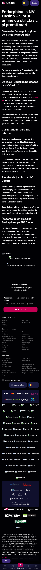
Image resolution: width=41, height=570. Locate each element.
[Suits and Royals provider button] (21, 472)
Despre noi (5, 375)
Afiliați (4, 364)
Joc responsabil (7, 367)
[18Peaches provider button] (20, 478)
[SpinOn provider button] (27, 460)
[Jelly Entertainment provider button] (20, 454)
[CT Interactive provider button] (21, 466)
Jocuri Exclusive (27, 338)
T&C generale (6, 358)
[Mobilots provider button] (25, 424)
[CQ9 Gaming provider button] (25, 412)
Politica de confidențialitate (7, 361)
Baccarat (25, 347)
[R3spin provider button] (31, 466)
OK (6, 561)
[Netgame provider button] (7, 424)
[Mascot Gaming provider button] (12, 418)
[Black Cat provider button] (35, 460)
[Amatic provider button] (6, 412)
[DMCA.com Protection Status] (29, 515)
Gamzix (4, 322)
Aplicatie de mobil (28, 364)
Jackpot (4, 351)
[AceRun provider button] (18, 460)
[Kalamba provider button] (22, 418)
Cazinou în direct (7, 336)
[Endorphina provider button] (6, 406)
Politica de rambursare (9, 373)
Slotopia (4, 320)
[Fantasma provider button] (35, 412)
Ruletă (4, 342)
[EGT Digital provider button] (34, 406)
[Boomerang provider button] (33, 442)
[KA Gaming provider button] (32, 436)
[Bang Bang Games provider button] (20, 442)
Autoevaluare (6, 370)
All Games (25, 349)
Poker (4, 349)
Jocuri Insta (26, 336)
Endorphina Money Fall (9, 338)
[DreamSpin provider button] (9, 472)
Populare (5, 332)
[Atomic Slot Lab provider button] (21, 436)
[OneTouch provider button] (16, 424)
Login (34, 3)
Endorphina (26, 322)
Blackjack (5, 347)
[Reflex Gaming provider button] (7, 460)
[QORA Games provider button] (33, 454)
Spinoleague (26, 342)
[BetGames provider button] (15, 412)
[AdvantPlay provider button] (10, 466)
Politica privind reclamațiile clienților (29, 367)
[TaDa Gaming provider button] (7, 430)
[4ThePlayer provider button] (8, 442)
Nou (23, 332)
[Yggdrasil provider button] (31, 418)
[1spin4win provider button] (17, 430)
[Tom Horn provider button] (35, 430)
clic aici (4, 557)
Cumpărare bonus (7, 340)
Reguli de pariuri (27, 373)
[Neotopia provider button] (32, 472)
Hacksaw (25, 320)
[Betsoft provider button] (34, 424)
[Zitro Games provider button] (9, 436)
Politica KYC (26, 360)
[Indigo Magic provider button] (7, 454)
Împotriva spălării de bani (30, 370)
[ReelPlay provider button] (31, 448)
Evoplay (4, 324)
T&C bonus (26, 358)
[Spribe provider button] (26, 430)
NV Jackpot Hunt (27, 340)
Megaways (5, 345)
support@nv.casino (12, 380)
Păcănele (5, 334)
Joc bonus (25, 334)
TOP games (26, 345)
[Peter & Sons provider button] (21, 448)
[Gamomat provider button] (25, 406)
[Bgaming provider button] (16, 406)
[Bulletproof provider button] (10, 448)
